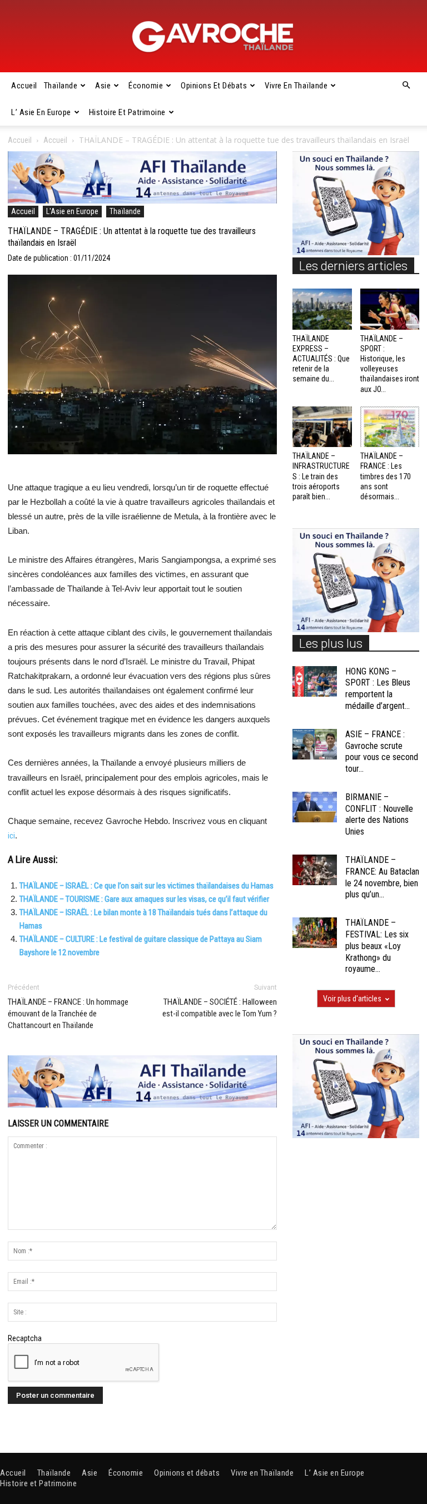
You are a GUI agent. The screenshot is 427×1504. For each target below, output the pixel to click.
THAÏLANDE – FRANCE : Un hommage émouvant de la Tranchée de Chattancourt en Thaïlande (68, 1013)
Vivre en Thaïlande (296, 86)
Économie (145, 86)
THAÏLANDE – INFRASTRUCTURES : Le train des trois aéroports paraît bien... (321, 476)
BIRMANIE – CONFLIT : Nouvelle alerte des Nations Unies (379, 814)
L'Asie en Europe (72, 211)
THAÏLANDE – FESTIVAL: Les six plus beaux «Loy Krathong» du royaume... (377, 945)
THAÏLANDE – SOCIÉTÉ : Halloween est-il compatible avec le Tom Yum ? (219, 1008)
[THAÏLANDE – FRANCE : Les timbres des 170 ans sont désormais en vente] (390, 426)
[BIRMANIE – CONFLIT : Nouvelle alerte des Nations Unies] (314, 807)
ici (11, 836)
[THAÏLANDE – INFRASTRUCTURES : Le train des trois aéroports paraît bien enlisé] (322, 426)
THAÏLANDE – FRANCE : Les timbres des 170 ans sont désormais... (385, 476)
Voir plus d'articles (352, 998)
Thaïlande (61, 86)
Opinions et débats (214, 86)
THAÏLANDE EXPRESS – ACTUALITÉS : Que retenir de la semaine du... (321, 359)
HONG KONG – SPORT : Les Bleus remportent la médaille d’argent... (377, 688)
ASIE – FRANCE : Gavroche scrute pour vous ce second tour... (381, 751)
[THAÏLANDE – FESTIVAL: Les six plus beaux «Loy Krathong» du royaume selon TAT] (314, 932)
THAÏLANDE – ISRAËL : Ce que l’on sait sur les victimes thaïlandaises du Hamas (146, 886)
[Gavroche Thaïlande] (213, 36)
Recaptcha (25, 1338)
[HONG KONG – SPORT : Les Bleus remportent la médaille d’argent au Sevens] (314, 681)
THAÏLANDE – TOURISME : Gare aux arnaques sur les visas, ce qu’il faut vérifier (144, 899)
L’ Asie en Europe (41, 112)
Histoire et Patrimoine (127, 112)
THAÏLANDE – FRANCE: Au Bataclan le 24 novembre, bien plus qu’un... (382, 877)
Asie (103, 86)
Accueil (24, 86)
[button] (406, 85)
